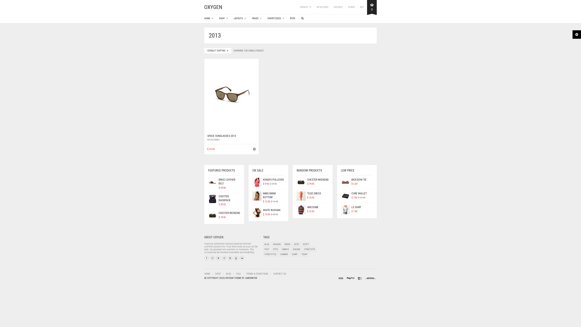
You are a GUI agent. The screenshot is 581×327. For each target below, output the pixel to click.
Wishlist (304, 7)
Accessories (213, 140)
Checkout (338, 7)
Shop (222, 18)
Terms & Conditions (257, 273)
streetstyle (270, 254)
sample (285, 249)
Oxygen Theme (233, 278)
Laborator (251, 278)
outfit (306, 244)
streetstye (309, 249)
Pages (255, 18)
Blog (292, 18)
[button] (254, 149)
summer (284, 254)
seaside (296, 249)
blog (266, 244)
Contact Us (279, 273)
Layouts (238, 18)
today (304, 254)
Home (207, 18)
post (266, 249)
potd (275, 249)
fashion (277, 244)
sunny (295, 254)
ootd (296, 244)
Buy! (362, 7)
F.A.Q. (238, 273)
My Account (322, 7)
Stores (351, 7)
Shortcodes (274, 18)
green (287, 244)
